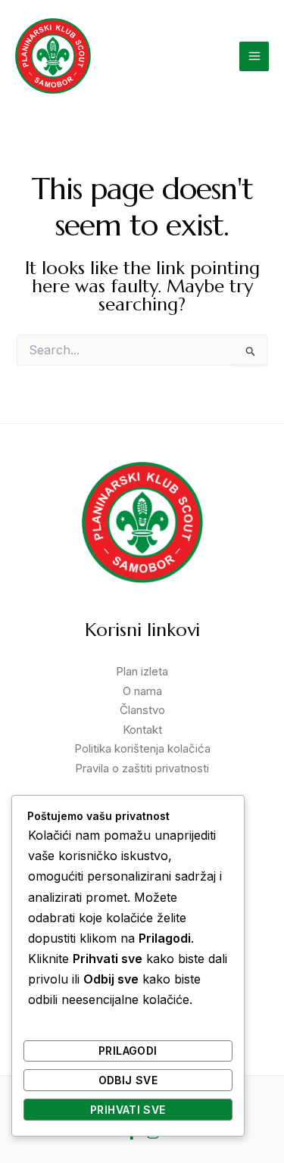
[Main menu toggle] (254, 56)
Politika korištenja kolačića (142, 748)
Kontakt (142, 729)
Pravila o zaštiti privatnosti (142, 768)
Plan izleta (142, 671)
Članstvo (142, 710)
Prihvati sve (127, 1109)
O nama (142, 691)
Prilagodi (127, 1050)
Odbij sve (128, 1080)
